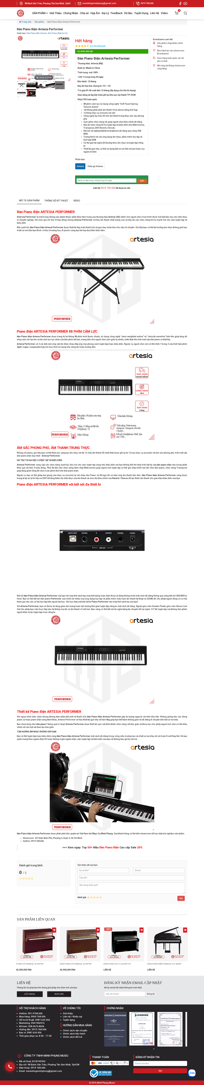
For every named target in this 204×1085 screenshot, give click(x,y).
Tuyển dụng (69, 1020)
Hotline (59, 994)
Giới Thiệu (56, 13)
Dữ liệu (128, 13)
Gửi (181, 898)
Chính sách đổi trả (72, 1037)
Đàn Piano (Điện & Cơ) (57, 33)
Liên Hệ (154, 13)
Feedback (116, 13)
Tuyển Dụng (141, 13)
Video (164, 13)
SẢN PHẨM (38, 13)
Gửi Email (29, 994)
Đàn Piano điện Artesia (37, 33)
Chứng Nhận (70, 13)
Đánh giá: (82, 897)
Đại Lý (105, 13)
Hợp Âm (95, 13)
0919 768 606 (108, 187)
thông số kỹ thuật (56, 200)
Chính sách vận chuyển (75, 1030)
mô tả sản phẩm (29, 200)
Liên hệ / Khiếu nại (72, 1016)
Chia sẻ (84, 13)
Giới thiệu (68, 1013)
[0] (176, 13)
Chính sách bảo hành (74, 1033)
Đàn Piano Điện (109, 847)
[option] (21, 85)
